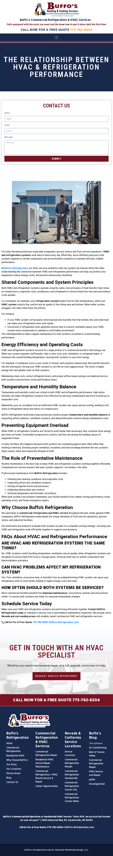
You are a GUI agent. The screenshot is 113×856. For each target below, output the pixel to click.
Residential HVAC (15, 755)
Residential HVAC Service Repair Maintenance (44, 763)
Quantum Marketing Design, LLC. (72, 850)
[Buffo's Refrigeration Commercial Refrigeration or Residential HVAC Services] (56, 9)
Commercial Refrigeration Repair (96, 763)
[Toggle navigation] (56, 37)
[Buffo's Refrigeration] (56, 720)
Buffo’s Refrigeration (16, 268)
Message (8, 137)
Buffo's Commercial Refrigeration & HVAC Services (55, 20)
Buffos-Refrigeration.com (79, 827)
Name (7, 113)
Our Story (11, 764)
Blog (8, 778)
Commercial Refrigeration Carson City (72, 786)
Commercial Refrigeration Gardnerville (72, 774)
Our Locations (13, 769)
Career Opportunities (46, 786)
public (92, 779)
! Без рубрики (96, 743)
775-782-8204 (81, 29)
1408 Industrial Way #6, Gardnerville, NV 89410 (67, 820)
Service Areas (13, 773)
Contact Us (12, 782)
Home (9, 743)
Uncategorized (97, 784)
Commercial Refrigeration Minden (72, 763)
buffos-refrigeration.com (37, 850)
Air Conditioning (98, 748)
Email (6, 125)
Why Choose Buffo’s (17, 760)
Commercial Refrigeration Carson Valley (72, 797)
